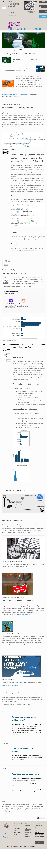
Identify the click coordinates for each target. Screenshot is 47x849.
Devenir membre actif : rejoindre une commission (39, 836)
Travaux (27, 828)
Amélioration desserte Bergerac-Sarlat (11, 104)
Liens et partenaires (12, 15)
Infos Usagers (27, 835)
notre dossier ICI (26, 614)
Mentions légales (16, 835)
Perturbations (28, 832)
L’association (10, 10)
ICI (12, 283)
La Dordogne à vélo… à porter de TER (12, 50)
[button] (36, 1)
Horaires (4, 768)
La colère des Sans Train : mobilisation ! (12, 634)
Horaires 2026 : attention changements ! (31, 12)
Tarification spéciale (7, 712)
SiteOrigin (39, 846)
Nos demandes (17, 832)
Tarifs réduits (5, 743)
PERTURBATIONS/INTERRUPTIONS (25, 28)
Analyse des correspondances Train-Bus (12, 149)
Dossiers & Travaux (16, 18)
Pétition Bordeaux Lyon (8, 679)
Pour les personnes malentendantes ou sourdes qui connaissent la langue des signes (22, 800)
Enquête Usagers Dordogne (9, 270)
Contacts (9, 18)
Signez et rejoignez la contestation (10, 685)
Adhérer (37, 830)
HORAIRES (26, 566)
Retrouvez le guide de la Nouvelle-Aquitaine (14, 94)
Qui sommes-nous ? (17, 829)
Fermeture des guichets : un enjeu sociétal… (13, 597)
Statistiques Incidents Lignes (9, 340)
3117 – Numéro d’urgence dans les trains (12, 693)
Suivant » (43, 818)
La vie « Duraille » (11, 12)
